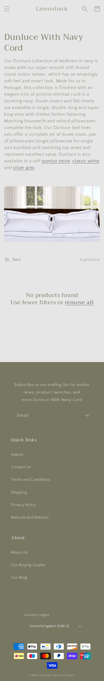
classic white (85, 161)
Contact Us (21, 467)
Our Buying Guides (28, 565)
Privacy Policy (23, 505)
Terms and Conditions (30, 479)
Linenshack (45, 675)
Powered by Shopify (63, 675)
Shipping (19, 492)
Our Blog (19, 577)
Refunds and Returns (30, 517)
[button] (7, 9)
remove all (79, 302)
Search (17, 454)
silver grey (23, 167)
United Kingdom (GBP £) (49, 626)
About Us (19, 552)
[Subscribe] (86, 415)
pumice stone (56, 161)
